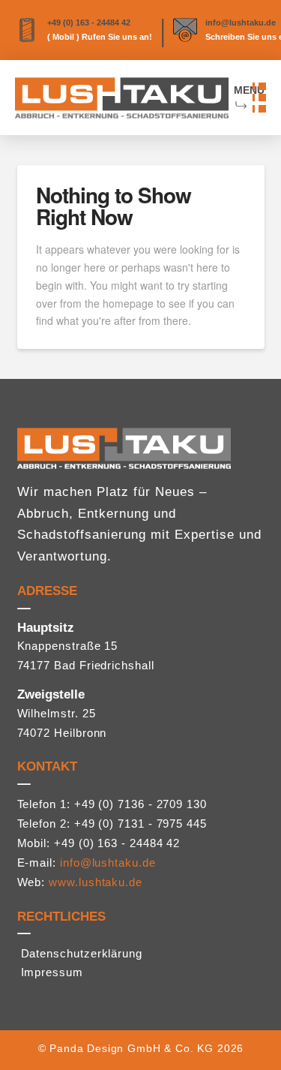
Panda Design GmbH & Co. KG (131, 1048)
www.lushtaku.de (95, 882)
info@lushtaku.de (240, 22)
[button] (259, 97)
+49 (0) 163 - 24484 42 (88, 22)
